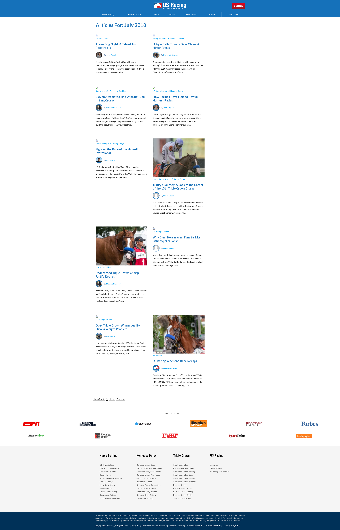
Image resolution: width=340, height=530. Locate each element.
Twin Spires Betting (145, 498)
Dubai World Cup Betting (110, 498)
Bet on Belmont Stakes (182, 488)
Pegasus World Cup (108, 488)
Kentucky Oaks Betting (146, 495)
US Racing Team (170, 368)
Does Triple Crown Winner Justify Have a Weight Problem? (118, 327)
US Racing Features (161, 91)
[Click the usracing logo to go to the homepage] (170, 6)
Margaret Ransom (170, 55)
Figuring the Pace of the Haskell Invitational (117, 151)
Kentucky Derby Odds (146, 465)
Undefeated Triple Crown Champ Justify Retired (117, 274)
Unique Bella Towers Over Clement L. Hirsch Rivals (177, 45)
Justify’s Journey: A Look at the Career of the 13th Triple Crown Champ (178, 186)
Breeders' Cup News (175, 38)
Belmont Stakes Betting (183, 491)
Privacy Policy (136, 526)
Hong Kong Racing (107, 485)
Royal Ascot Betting (108, 495)
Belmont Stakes (179, 485)
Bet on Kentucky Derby (146, 478)
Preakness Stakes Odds (183, 475)
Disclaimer (163, 526)
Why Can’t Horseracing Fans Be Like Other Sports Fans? (176, 239)
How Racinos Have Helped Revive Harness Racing (175, 98)
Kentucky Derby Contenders (149, 485)
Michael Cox (111, 336)
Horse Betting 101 (103, 143)
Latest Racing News (161, 179)
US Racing (110, 526)
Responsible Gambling (176, 526)
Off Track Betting (107, 465)
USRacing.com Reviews (220, 471)
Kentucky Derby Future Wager (149, 468)
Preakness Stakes (180, 465)
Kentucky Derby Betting (232, 526)
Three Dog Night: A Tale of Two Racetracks (116, 45)
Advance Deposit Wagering (111, 478)
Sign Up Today (216, 468)
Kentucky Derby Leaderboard (149, 471)
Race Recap (157, 355)
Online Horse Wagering (109, 468)
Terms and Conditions (150, 526)
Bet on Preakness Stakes (183, 468)
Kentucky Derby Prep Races (148, 475)
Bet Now (238, 6)
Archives (121, 399)
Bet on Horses (106, 475)
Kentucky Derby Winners (147, 488)
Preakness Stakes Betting (184, 471)
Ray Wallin (110, 160)
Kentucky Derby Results (147, 491)
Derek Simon (168, 195)
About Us (214, 465)
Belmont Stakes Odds (182, 495)
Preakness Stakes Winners (184, 482)
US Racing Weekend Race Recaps (175, 361)
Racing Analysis (159, 38)
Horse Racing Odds (108, 471)
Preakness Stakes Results (184, 478)
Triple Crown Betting (182, 498)
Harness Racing (102, 38)
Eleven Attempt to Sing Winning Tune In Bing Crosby (120, 98)
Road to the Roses (144, 482)
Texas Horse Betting (108, 491)
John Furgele (111, 55)
